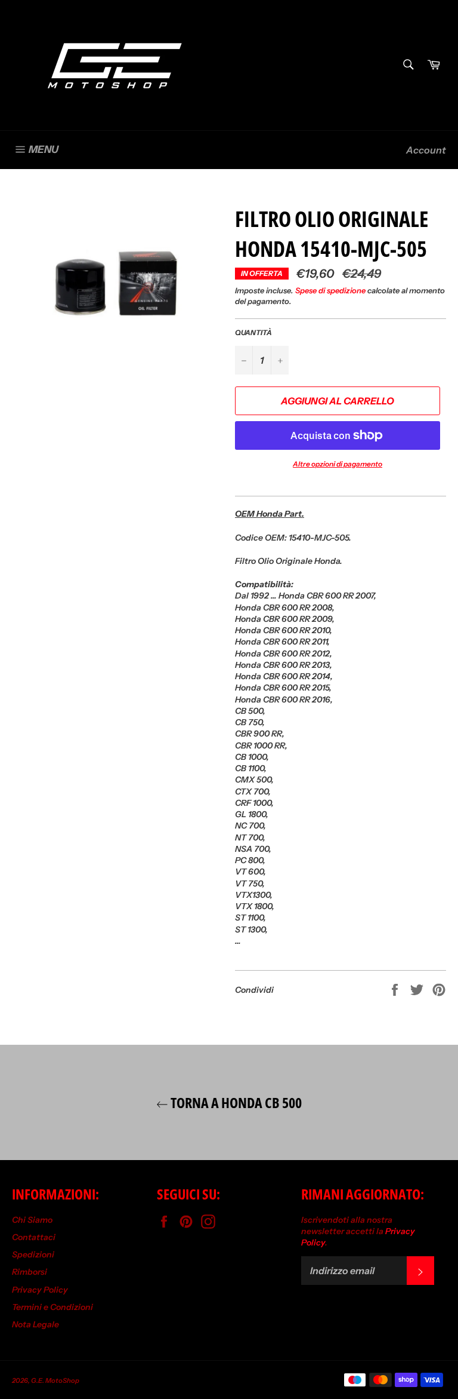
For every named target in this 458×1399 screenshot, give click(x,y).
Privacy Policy (40, 1289)
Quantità (253, 332)
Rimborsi (29, 1271)
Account (426, 150)
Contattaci (33, 1237)
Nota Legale (35, 1324)
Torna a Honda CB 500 (235, 1102)
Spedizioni (33, 1254)
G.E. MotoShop (55, 1380)
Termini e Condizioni (52, 1307)
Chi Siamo (32, 1219)
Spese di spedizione (330, 290)
